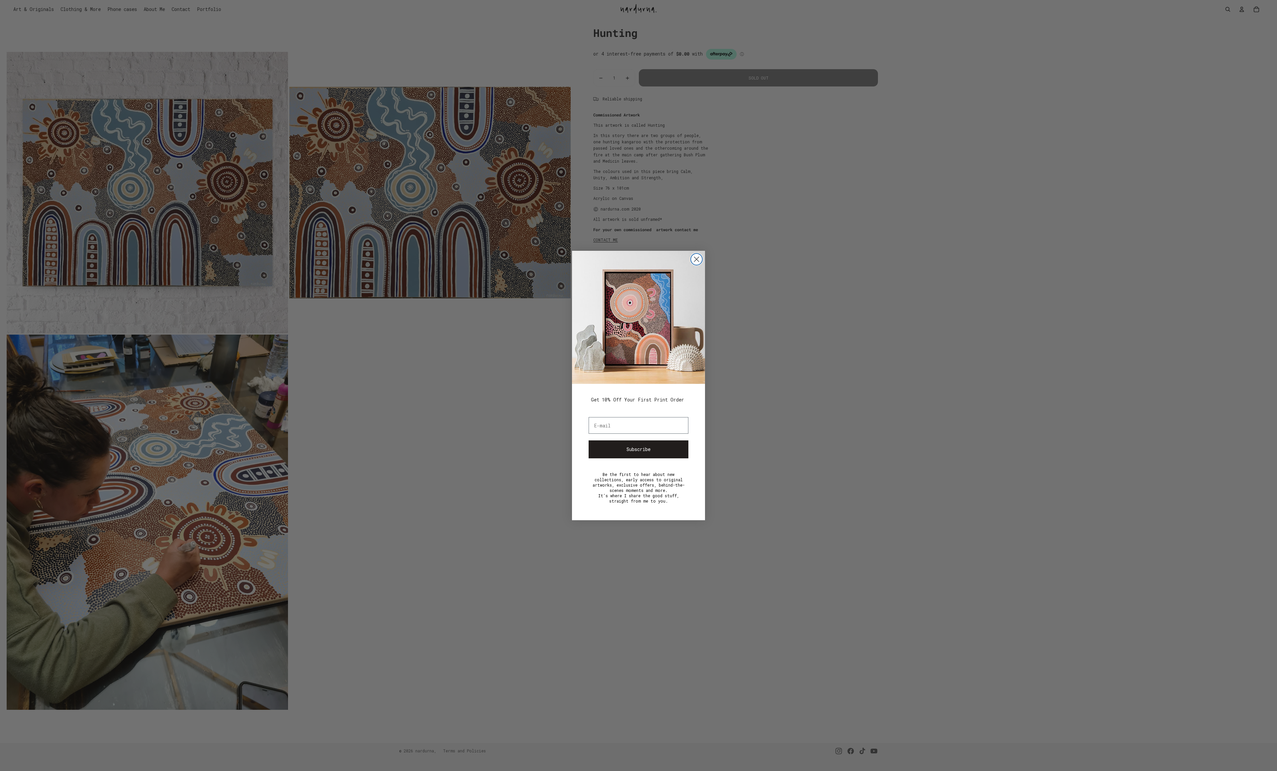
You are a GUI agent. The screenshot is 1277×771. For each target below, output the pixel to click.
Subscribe (638, 449)
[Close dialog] (696, 259)
